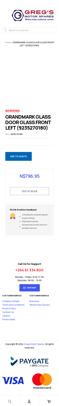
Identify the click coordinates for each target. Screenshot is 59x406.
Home (8, 42)
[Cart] (48, 401)
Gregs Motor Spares (34, 344)
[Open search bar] (9, 401)
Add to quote (18, 156)
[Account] (29, 401)
